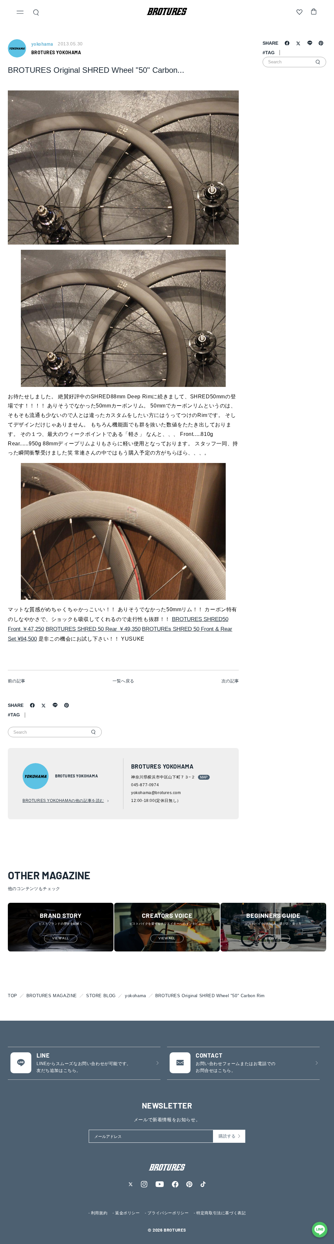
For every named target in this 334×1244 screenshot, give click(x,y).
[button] (20, 13)
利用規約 (99, 1213)
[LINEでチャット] (319, 1229)
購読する (227, 1136)
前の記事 (16, 680)
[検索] (93, 732)
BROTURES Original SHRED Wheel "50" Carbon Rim (210, 995)
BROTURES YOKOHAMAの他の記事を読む (63, 800)
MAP (204, 777)
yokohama (135, 995)
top (12, 995)
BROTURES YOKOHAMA (56, 52)
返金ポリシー (127, 1213)
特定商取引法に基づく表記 (221, 1213)
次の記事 (230, 680)
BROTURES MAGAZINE (51, 995)
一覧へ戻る (123, 680)
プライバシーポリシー (168, 1213)
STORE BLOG (101, 995)
